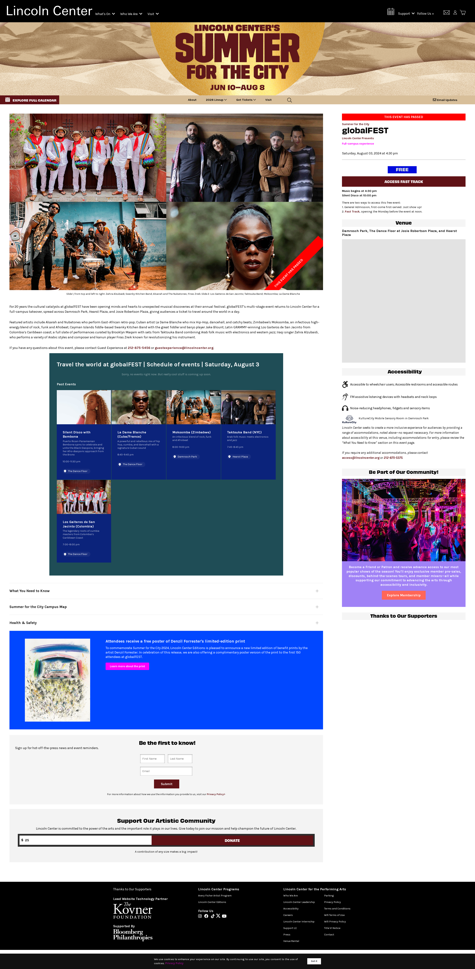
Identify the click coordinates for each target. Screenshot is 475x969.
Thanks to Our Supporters (132, 889)
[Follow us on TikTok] (213, 916)
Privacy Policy (332, 902)
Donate (232, 840)
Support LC (290, 928)
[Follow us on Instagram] (201, 916)
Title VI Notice (332, 928)
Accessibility (291, 908)
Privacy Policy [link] (174, 963)
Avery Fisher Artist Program (215, 895)
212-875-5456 (139, 348)
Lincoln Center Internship (299, 921)
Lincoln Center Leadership (299, 902)
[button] (29, 99)
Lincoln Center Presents (358, 138)
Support (404, 14)
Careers (288, 915)
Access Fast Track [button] (403, 181)
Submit (166, 784)
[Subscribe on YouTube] (224, 916)
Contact (329, 934)
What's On (103, 14)
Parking (329, 895)
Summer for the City (355, 124)
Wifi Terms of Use (334, 915)
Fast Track (352, 211)
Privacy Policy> (216, 794)
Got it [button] (314, 961)
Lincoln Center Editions (212, 902)
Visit (151, 14)
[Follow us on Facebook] (207, 916)
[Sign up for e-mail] (446, 13)
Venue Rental (291, 941)
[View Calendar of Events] (390, 12)
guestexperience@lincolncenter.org (184, 348)
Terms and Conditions (337, 908)
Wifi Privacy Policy (335, 921)
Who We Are (129, 14)
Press (286, 934)
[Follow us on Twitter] (219, 916)
